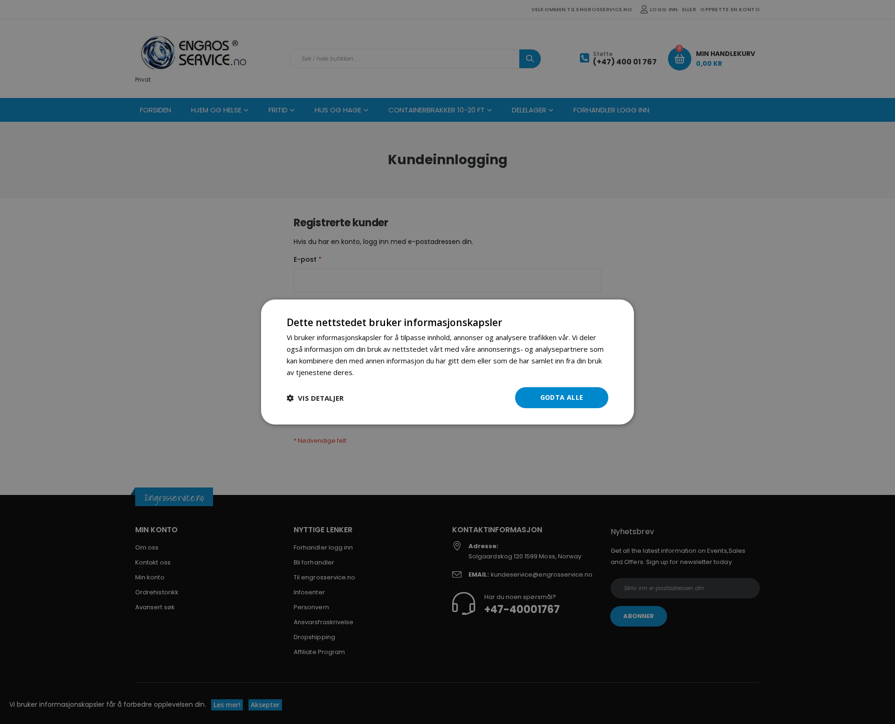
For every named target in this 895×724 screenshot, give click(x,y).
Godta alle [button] (562, 397)
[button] (315, 398)
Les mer (369, 372)
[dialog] (447, 362)
